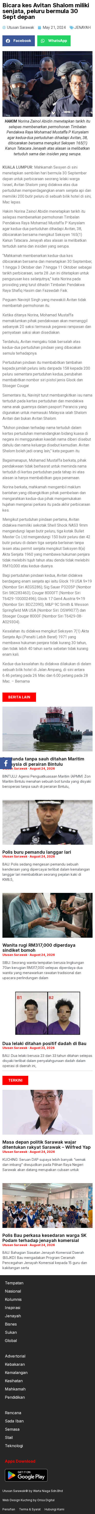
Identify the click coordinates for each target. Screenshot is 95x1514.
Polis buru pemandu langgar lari (36, 852)
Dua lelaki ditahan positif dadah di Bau (44, 1043)
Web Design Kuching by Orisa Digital (28, 1500)
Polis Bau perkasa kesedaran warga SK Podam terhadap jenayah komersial (44, 1238)
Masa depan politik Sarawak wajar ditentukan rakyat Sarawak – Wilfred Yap (46, 1144)
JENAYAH (82, 27)
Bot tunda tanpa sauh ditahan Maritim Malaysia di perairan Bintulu (43, 761)
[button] (18, 40)
